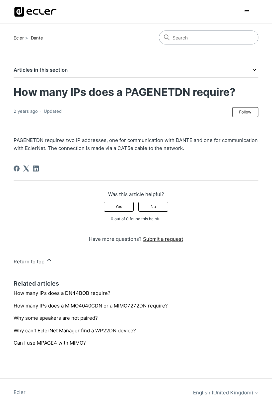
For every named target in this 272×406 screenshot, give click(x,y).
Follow (245, 111)
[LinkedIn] (36, 168)
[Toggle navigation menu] (246, 12)
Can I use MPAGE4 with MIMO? (50, 343)
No (153, 206)
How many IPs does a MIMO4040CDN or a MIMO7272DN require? (91, 306)
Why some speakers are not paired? (56, 318)
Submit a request (163, 239)
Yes (118, 206)
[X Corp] (26, 168)
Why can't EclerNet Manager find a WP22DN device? (75, 330)
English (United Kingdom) (223, 392)
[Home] (35, 12)
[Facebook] (17, 168)
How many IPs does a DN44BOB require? (62, 293)
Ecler (19, 37)
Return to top (30, 261)
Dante (37, 37)
